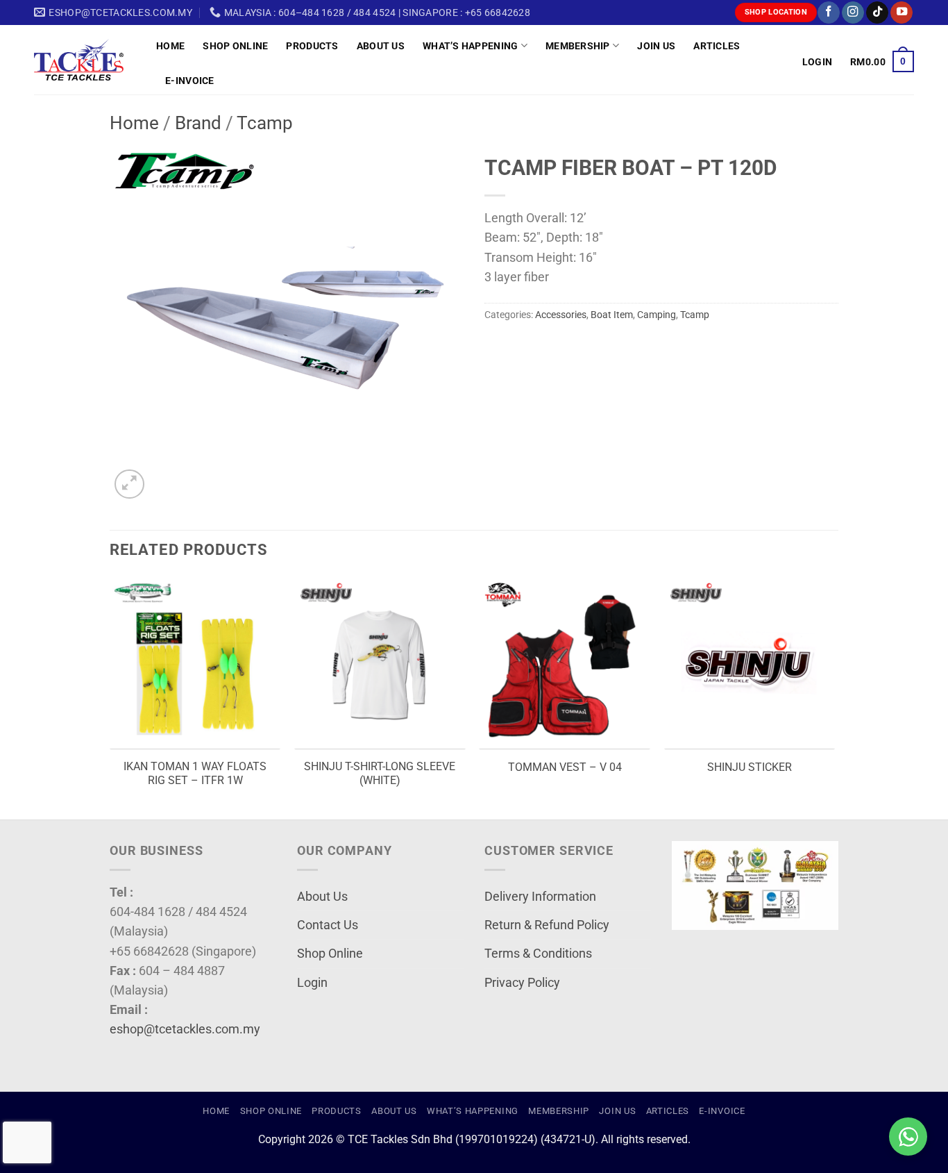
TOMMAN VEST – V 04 (565, 767)
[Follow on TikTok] (877, 12)
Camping (656, 314)
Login (312, 983)
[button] (817, 61)
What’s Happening (470, 45)
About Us (381, 45)
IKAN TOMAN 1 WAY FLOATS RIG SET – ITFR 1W (195, 774)
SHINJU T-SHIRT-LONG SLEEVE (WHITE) (379, 774)
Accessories (560, 314)
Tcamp (265, 123)
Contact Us (327, 925)
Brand (198, 123)
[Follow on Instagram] (853, 12)
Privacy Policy (522, 983)
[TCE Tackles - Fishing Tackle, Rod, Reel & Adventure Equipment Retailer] (84, 59)
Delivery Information (540, 897)
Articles (716, 45)
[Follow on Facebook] (829, 12)
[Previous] (110, 697)
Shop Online (235, 45)
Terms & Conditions (538, 953)
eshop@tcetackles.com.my (185, 1029)
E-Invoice (189, 80)
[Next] (834, 697)
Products (312, 45)
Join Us (656, 45)
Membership (577, 45)
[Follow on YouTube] (901, 12)
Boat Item (612, 314)
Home (170, 45)
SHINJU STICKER (749, 767)
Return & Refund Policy (546, 925)
